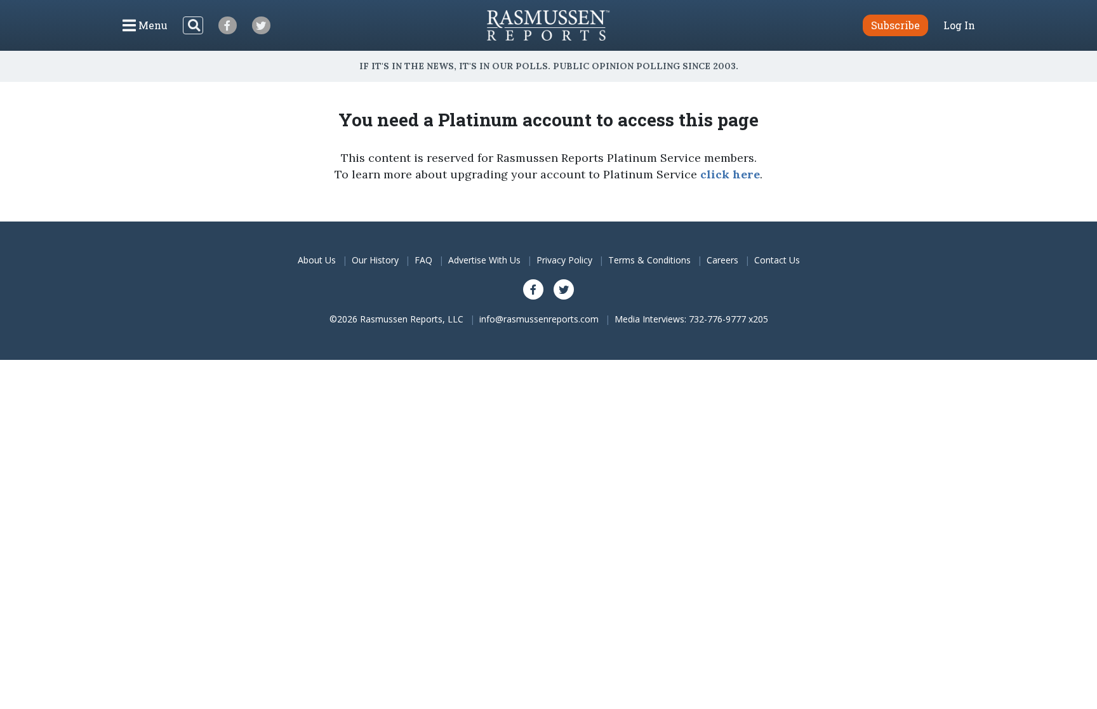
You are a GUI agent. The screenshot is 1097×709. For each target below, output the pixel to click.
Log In (959, 25)
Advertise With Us (484, 260)
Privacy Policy (564, 260)
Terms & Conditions (649, 260)
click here (730, 174)
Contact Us (777, 260)
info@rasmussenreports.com (539, 319)
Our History (375, 260)
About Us (317, 260)
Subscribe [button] (895, 25)
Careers (722, 260)
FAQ (423, 260)
